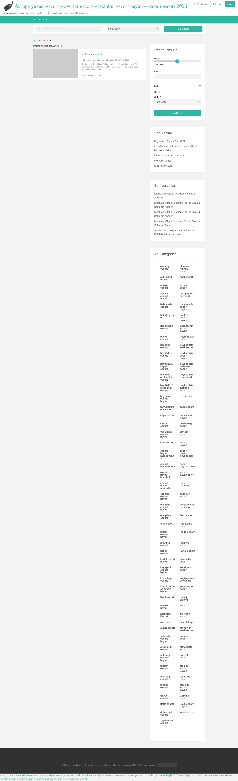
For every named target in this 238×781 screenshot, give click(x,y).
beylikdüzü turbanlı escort (186, 388)
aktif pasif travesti (166, 278)
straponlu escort (166, 648)
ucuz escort (167, 704)
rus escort (166, 622)
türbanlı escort (184, 697)
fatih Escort (187, 515)
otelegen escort (185, 615)
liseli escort (167, 597)
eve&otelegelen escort (187, 506)
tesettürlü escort (185, 678)
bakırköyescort (167, 316)
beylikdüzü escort (166, 354)
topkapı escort (164, 686)
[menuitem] (201, 4)
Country (157, 92)
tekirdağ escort (165, 678)
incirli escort (187, 532)
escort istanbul (184, 484)
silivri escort (167, 628)
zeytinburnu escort (167, 721)
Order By (158, 97)
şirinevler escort (121, 775)
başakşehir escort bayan (186, 328)
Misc (182, 605)
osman (111, 60)
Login (229, 4)
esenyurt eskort (138, 775)
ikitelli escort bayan (164, 534)
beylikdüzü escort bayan (186, 355)
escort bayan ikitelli (187, 465)
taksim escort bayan (184, 668)
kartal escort (100, 60)
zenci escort (187, 712)
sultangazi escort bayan (166, 657)
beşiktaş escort (165, 346)
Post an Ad (202, 4)
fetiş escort (167, 523)
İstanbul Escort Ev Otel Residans (172, 193)
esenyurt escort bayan (165, 507)
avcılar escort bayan (164, 296)
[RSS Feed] (61, 45)
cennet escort (164, 424)
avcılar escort (184, 286)
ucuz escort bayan (187, 705)
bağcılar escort (104, 775)
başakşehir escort (166, 327)
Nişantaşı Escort (165, 615)
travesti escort (164, 697)
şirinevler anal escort (186, 629)
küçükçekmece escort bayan (167, 589)
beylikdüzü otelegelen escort (166, 377)
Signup (218, 4)
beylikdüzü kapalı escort (166, 366)
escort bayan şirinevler (165, 485)
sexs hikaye (47, 779)
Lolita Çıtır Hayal (92, 54)
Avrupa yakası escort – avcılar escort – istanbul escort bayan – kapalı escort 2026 (101, 6)
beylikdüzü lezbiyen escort (186, 366)
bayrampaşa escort (187, 338)
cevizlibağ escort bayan (166, 434)
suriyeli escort (184, 656)
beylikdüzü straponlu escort (166, 388)
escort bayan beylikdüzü (186, 453)
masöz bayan (164, 606)
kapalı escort (164, 552)
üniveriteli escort (166, 713)
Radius (157, 59)
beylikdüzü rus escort (186, 375)
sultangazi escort (186, 648)
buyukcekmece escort (167, 408)
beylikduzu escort (26, 775)
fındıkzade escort (186, 525)
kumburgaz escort (186, 587)
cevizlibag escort (186, 424)
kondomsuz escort (187, 568)
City (156, 72)
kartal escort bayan (167, 560)
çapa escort (187, 407)
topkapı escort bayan (184, 687)
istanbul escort (165, 544)
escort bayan (90, 60)
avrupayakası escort (187, 294)
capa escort (167, 415)
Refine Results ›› (177, 113)
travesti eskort (212, 775)
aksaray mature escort (184, 269)
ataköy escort (164, 286)
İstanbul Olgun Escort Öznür (169, 155)
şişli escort (56, 775)
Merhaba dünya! (163, 160)
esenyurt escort (185, 495)
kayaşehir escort (185, 560)
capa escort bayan (187, 416)
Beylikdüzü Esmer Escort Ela (170, 141)
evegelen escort (165, 516)
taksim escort (164, 667)
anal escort (186, 277)
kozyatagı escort (166, 579)
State (156, 86)
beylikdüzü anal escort (186, 346)
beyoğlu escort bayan (165, 399)
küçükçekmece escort (187, 579)
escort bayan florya (167, 465)
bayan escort (164, 338)
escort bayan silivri (187, 473)
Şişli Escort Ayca (163, 166)
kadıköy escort (184, 544)
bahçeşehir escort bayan (186, 307)
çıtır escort (166, 442)
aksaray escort (165, 267)
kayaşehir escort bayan (166, 570)
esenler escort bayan (164, 496)
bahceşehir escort (166, 305)
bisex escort (187, 396)
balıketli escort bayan (184, 317)
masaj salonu (184, 598)
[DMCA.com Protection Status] (166, 765)
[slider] (177, 61)
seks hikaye (187, 622)
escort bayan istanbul (165, 475)
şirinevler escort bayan (165, 639)
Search (184, 29)
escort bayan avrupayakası (167, 454)
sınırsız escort (184, 637)
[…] (108, 69)
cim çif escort (184, 433)
